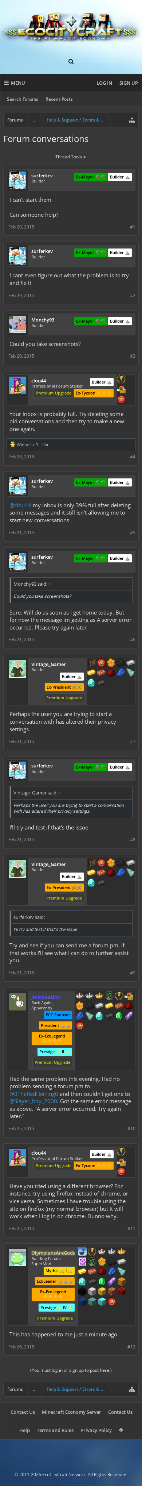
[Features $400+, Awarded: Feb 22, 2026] (82, 1282)
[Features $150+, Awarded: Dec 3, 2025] (119, 1006)
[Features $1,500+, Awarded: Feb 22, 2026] (92, 1292)
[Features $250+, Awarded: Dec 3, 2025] (79, 1017)
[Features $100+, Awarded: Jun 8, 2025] (91, 673)
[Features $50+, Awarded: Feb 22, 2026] (111, 1262)
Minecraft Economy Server (71, 1412)
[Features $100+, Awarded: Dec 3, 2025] (109, 1006)
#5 (132, 532)
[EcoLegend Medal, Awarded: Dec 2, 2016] (99, 996)
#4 (132, 456)
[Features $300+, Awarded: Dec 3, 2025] (89, 1017)
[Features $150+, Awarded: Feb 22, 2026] (92, 1272)
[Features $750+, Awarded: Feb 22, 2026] (111, 1282)
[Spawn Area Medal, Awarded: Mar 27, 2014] (121, 390)
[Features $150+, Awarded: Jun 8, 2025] (101, 673)
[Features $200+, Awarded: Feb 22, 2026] (102, 1272)
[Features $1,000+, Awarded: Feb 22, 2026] (121, 1282)
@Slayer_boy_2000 (33, 1101)
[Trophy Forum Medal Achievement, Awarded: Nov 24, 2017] (101, 663)
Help (24, 1430)
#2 (132, 295)
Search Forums (22, 99)
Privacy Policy (96, 1430)
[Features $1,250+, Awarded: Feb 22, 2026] (82, 1292)
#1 (132, 227)
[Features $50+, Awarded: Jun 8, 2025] (121, 663)
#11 (131, 1228)
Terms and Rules (55, 1430)
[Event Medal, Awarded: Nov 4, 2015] (121, 380)
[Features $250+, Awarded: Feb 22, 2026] (111, 1272)
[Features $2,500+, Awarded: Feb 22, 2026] (111, 1292)
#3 (132, 356)
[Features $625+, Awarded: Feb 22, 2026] (102, 1282)
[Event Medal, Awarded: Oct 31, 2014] (92, 1252)
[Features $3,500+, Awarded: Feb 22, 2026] (82, 1302)
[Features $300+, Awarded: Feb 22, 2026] (121, 1272)
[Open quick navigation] (131, 120)
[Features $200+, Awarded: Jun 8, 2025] (111, 673)
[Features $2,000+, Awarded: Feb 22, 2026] (102, 1292)
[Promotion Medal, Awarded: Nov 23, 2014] (91, 663)
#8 (132, 839)
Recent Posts (59, 99)
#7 (132, 741)
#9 (132, 972)
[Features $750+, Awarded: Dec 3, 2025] (129, 1017)
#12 (131, 1347)
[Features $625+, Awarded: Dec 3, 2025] (119, 1017)
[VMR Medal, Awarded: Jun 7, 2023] (92, 1262)
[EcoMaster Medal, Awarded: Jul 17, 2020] (111, 1252)
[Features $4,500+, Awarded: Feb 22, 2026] (102, 1302)
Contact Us (23, 1412)
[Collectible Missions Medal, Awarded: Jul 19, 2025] (82, 1262)
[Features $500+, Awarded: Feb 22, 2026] (92, 1282)
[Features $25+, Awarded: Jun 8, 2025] (111, 663)
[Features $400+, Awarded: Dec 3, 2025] (99, 1017)
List (45, 445)
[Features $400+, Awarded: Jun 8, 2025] (91, 683)
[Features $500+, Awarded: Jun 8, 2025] (101, 683)
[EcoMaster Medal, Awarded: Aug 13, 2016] (89, 996)
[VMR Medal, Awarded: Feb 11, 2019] (109, 996)
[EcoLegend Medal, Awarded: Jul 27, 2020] (121, 1252)
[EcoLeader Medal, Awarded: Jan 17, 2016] (79, 996)
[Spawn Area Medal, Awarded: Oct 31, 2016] (129, 996)
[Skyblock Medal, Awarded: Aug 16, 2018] (82, 1252)
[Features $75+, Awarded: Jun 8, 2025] (130, 663)
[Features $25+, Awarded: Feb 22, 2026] (102, 1262)
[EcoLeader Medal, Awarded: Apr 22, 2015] (102, 1252)
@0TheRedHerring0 (33, 1093)
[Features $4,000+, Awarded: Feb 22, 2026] (92, 1302)
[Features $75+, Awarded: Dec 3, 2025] (99, 1006)
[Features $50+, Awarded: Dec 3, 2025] (89, 1006)
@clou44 (20, 505)
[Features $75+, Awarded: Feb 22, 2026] (121, 1262)
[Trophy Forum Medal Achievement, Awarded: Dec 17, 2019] (111, 1302)
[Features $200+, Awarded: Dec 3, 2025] (129, 1006)
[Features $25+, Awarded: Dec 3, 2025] (79, 1006)
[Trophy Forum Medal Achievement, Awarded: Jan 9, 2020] (121, 400)
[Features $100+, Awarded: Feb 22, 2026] (82, 1272)
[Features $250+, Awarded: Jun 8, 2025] (121, 673)
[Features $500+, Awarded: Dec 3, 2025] (109, 1017)
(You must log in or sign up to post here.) (71, 1370)
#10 (131, 1128)
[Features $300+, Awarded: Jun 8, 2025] (130, 673)
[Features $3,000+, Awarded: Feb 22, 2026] (121, 1292)
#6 (132, 639)
